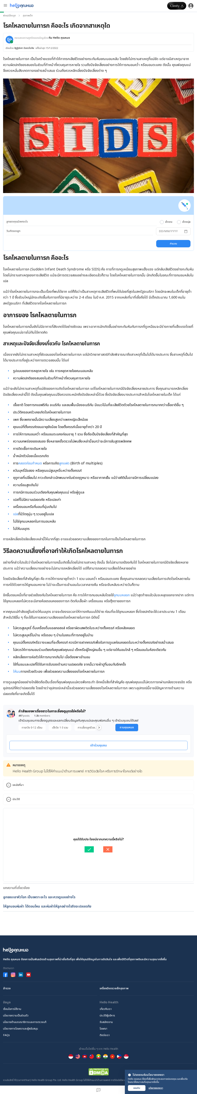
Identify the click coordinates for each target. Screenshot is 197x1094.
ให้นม (17, 671)
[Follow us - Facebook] (5, 974)
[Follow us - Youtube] (28, 974)
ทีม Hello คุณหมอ (59, 38)
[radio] (162, 222)
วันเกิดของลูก (13, 231)
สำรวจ (7, 988)
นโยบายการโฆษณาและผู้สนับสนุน (20, 1029)
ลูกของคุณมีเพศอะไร (17, 222)
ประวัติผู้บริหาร (107, 1016)
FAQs (6, 1035)
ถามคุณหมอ (127, 727)
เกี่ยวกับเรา (106, 1009)
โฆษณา (103, 1029)
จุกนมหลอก (122, 595)
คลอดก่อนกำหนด (30, 463)
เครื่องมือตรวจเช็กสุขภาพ (114, 988)
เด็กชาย (168, 222)
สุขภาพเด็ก (28, 15)
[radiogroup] (175, 222)
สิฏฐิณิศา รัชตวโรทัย (24, 48)
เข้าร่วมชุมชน (98, 745)
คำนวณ (173, 244)
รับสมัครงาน (106, 1022)
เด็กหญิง (186, 222)
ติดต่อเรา (105, 1035)
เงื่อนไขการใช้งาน (12, 1009)
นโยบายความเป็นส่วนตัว (15, 1016)
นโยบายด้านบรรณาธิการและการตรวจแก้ (24, 1022)
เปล (15, 514)
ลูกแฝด (64, 463)
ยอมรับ (136, 1088)
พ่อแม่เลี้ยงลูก (9, 15)
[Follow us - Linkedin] (20, 974)
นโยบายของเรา (156, 1088)
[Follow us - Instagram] (13, 974)
